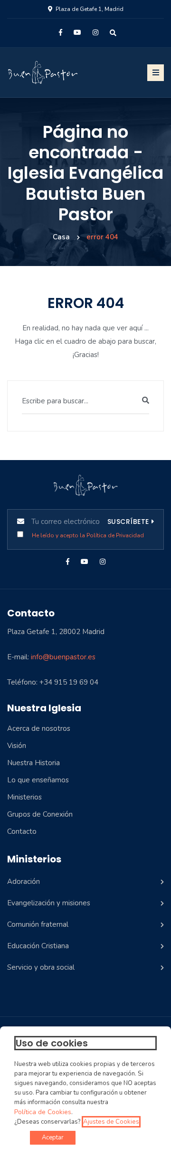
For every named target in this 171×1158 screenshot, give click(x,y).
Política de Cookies (42, 1112)
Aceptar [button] (53, 1137)
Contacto (22, 831)
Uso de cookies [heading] (52, 1043)
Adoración (23, 881)
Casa (61, 237)
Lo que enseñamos (38, 780)
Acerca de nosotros (38, 728)
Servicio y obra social (41, 967)
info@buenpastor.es (63, 657)
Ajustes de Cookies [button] (111, 1121)
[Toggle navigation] (155, 72)
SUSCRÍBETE (128, 521)
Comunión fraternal (37, 924)
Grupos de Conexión (40, 814)
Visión (16, 745)
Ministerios (24, 797)
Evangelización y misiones (48, 903)
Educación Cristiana (38, 946)
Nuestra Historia (33, 763)
